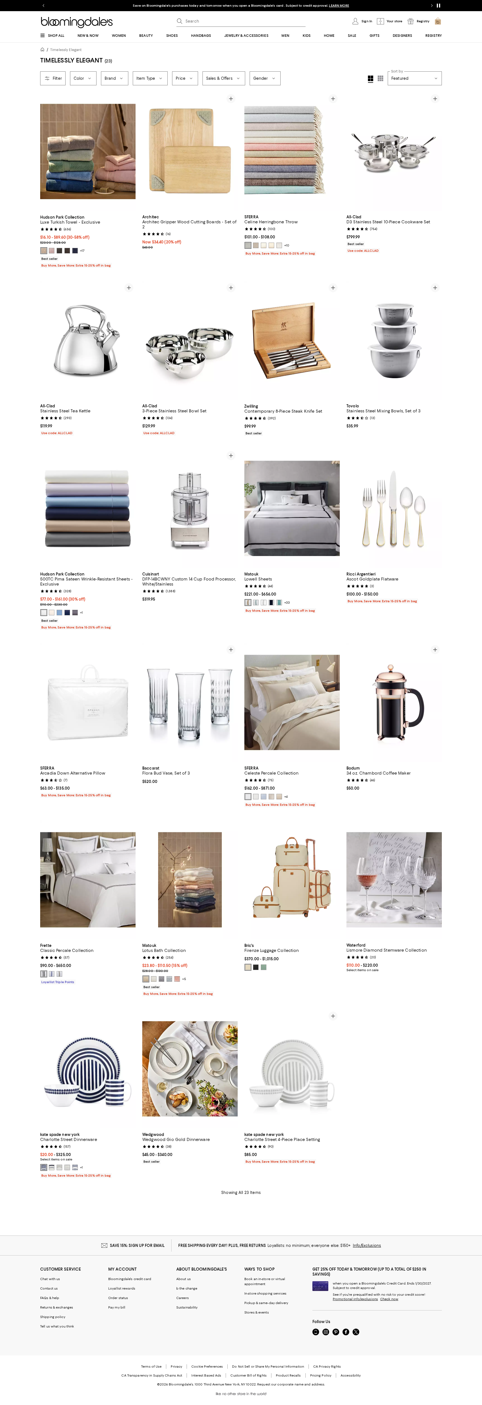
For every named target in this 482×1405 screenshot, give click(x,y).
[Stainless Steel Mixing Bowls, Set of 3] (394, 340)
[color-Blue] (263, 796)
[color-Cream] (248, 967)
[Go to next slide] (431, 5)
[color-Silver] (263, 602)
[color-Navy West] (75, 1167)
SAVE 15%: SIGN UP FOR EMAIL (137, 1245)
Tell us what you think (57, 1326)
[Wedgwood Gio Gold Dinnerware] (190, 1069)
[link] (88, 241)
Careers (182, 1298)
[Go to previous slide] (43, 5)
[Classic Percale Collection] (88, 880)
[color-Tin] (279, 245)
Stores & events (256, 1312)
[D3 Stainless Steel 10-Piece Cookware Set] (394, 151)
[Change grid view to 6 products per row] (380, 78)
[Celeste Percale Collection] (292, 702)
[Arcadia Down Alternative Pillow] (88, 702)
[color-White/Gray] (44, 974)
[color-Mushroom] (256, 245)
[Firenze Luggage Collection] (292, 880)
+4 (286, 797)
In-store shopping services (265, 1293)
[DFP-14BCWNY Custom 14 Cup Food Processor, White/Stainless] (190, 508)
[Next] (129, 151)
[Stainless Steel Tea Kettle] (88, 340)
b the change (186, 1288)
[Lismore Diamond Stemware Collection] (394, 880)
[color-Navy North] (44, 1167)
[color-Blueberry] (75, 250)
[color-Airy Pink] (51, 250)
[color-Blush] (177, 979)
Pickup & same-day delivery (266, 1303)
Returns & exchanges (56, 1307)
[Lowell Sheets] (292, 508)
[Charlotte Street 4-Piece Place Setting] (292, 1069)
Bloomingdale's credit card (129, 1279)
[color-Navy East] (51, 1167)
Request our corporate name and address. (291, 1384)
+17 (82, 251)
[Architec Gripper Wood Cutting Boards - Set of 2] (190, 151)
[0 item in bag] (438, 21)
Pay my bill (116, 1307)
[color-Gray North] (67, 1167)
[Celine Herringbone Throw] (292, 151)
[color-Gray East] (59, 1167)
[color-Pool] (169, 979)
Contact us (49, 1288)
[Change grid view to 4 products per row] (370, 79)
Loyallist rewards (121, 1288)
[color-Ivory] (51, 612)
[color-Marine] (67, 612)
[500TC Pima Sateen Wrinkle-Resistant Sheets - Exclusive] (88, 508)
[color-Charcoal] (75, 612)
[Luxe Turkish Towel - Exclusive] (88, 151)
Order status (118, 1298)
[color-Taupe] (271, 245)
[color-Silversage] (263, 245)
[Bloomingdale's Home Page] (77, 22)
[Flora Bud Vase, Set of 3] (190, 702)
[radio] (43, 250)
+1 (81, 613)
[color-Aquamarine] (279, 602)
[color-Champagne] (248, 602)
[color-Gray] (271, 796)
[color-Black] (67, 250)
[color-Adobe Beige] (44, 250)
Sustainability (187, 1307)
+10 (286, 245)
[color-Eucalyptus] (263, 967)
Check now (389, 1299)
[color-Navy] (271, 602)
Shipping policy (52, 1317)
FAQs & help (49, 1298)
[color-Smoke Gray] (161, 979)
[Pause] (438, 5)
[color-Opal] (256, 602)
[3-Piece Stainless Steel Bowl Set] (190, 340)
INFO (286, 6)
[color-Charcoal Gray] (59, 250)
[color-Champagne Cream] (146, 979)
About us (183, 1279)
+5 (184, 979)
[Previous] (47, 151)
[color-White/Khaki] (59, 974)
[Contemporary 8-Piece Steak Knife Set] (292, 340)
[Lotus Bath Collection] (190, 880)
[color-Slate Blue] (248, 245)
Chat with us (50, 1279)
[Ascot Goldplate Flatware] (394, 508)
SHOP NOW (302, 6)
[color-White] (44, 612)
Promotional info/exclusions (355, 1299)
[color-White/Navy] (51, 974)
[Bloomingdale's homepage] (43, 50)
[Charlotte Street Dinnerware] (88, 1069)
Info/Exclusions (367, 1245)
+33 (287, 602)
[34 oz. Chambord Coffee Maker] (394, 702)
